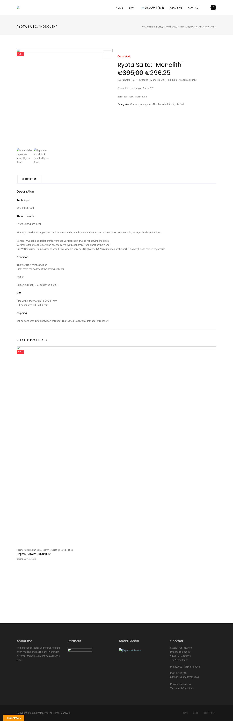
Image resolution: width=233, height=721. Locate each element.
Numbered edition (179, 26)
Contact (194, 7)
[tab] (29, 179)
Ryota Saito (179, 104)
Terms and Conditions (182, 688)
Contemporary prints (141, 104)
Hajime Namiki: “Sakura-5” (34, 554)
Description (29, 179)
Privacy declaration (180, 684)
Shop (132, 7)
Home (119, 7)
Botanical (34, 550)
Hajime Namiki (23, 550)
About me (176, 7)
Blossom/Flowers (47, 550)
